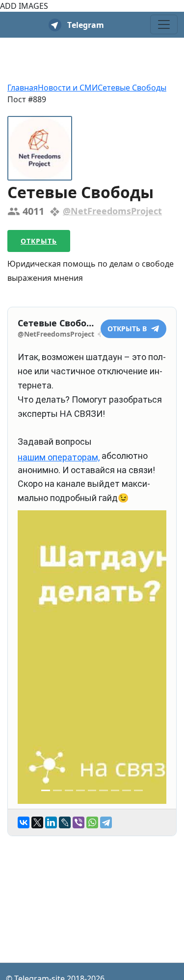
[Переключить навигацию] (164, 24)
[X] (37, 822)
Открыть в (128, 328)
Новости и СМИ (68, 87)
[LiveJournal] (65, 822)
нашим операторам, (59, 457)
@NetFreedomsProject (112, 211)
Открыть (39, 241)
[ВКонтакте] (23, 822)
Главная (22, 87)
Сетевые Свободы (132, 87)
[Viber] (78, 822)
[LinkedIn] (51, 822)
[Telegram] (106, 822)
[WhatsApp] (92, 822)
